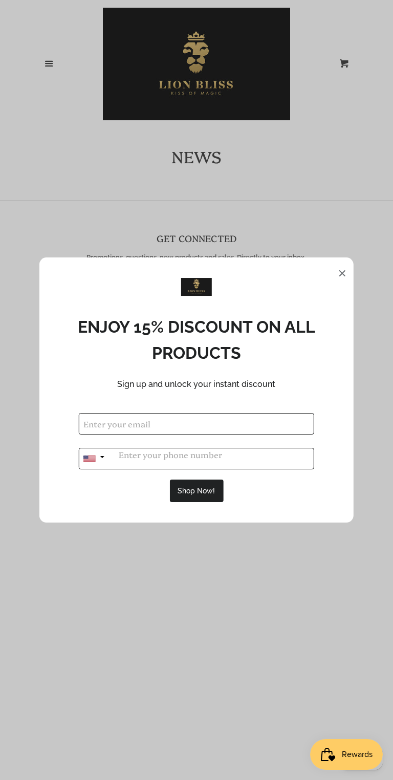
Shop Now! (196, 491)
